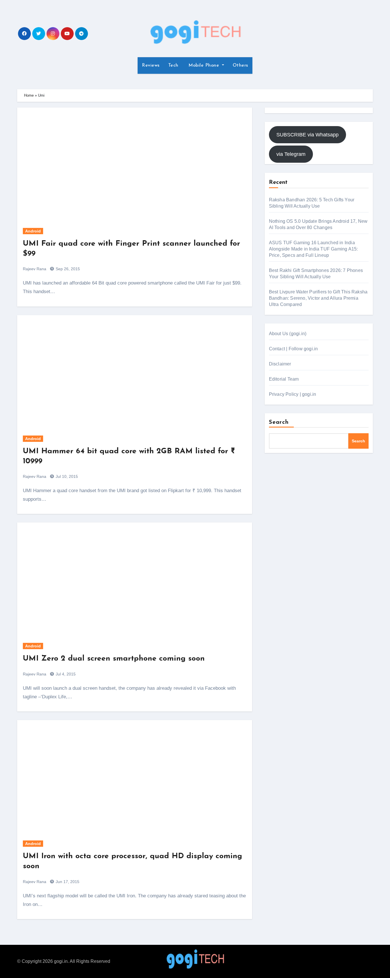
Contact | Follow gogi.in (293, 348)
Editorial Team (284, 379)
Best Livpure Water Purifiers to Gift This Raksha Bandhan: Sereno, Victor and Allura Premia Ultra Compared (318, 298)
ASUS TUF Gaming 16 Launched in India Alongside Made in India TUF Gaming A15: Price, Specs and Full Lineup (313, 249)
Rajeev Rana (34, 269)
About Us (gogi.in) (288, 333)
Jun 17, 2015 (67, 881)
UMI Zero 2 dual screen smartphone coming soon (114, 659)
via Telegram (290, 154)
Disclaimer (280, 363)
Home (29, 95)
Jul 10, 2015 (66, 476)
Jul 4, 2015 (65, 674)
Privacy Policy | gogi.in (292, 394)
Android (33, 231)
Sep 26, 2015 (67, 269)
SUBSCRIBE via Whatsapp (307, 135)
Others (240, 65)
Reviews (151, 65)
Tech (173, 65)
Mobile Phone (204, 65)
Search (279, 422)
